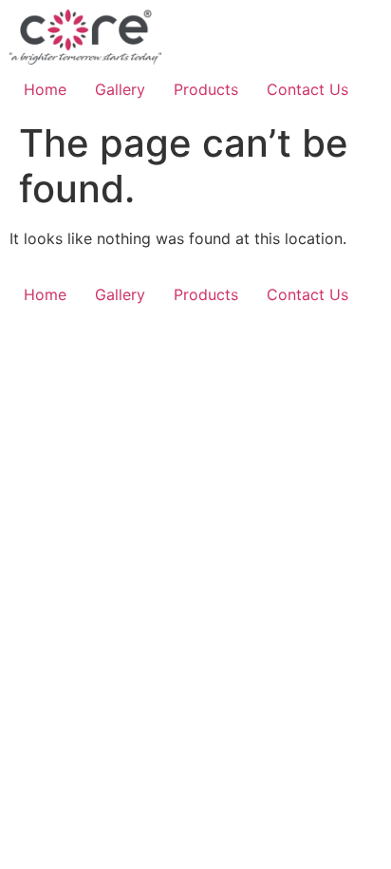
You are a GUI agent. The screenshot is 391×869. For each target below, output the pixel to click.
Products (206, 89)
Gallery (120, 89)
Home (45, 89)
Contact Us (307, 89)
